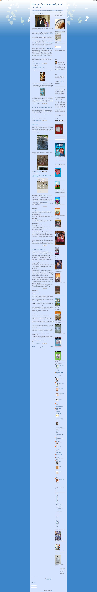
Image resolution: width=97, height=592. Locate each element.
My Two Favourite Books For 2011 (38, 67)
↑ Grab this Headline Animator (48, 579)
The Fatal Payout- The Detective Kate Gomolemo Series (46, 10)
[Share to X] (45, 63)
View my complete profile (57, 71)
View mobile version (42, 347)
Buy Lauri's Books (60, 10)
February (57, 522)
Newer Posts (33, 346)
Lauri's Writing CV (37, 10)
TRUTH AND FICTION (58, 413)
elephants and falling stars (58, 447)
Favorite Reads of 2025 (58, 375)
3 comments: (39, 120)
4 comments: (39, 245)
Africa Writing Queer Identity (58, 452)
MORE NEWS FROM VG (58, 403)
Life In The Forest (57, 370)
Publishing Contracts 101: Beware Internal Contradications (61, 394)
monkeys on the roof (58, 446)
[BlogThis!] (44, 63)
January (57, 523)
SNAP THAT (57, 364)
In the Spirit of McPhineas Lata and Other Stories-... (59, 509)
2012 (56, 500)
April (56, 520)
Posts (56, 46)
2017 (56, 495)
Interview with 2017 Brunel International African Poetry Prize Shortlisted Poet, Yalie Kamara (60, 428)
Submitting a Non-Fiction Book (37, 210)
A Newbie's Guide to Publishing (59, 372)
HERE (37, 203)
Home (33, 10)
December (57, 502)
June (57, 518)
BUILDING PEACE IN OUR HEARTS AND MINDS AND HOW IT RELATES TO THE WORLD (60, 439)
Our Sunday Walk (35, 124)
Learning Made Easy (58, 411)
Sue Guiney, (48, 33)
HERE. (52, 203)
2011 (56, 501)
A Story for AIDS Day (36, 292)
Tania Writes (57, 382)
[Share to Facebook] (46, 63)
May (56, 519)
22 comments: (40, 63)
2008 (56, 526)
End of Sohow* (60, 471)
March (57, 521)
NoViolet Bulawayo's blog (44, 340)
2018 (56, 494)
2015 (56, 497)
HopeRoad (33, 42)
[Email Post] (42, 63)
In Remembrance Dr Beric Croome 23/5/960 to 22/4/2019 (61, 399)
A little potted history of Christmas (59, 406)
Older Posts (51, 346)
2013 (56, 499)
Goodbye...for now (60, 466)
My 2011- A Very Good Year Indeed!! (38, 13)
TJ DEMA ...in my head (58, 408)
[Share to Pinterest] (46, 63)
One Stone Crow (45, 202)
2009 (56, 525)
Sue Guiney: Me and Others (59, 454)
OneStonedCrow (58, 460)
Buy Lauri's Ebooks (55, 10)
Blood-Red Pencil (58, 377)
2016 (56, 496)
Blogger (51, 590)
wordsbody (57, 478)
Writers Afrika (57, 457)
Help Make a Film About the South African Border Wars (42, 107)
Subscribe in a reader (33, 582)
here (52, 32)
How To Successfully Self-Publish (60, 418)
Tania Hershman (51, 33)
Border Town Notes (58, 441)
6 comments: (39, 343)
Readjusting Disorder (58, 449)
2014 (56, 498)
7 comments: (39, 103)
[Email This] (43, 103)
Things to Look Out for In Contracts (38, 249)
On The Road (60, 461)
